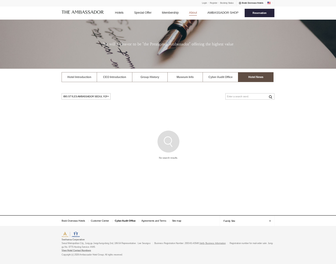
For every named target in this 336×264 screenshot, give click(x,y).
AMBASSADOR (91, 235)
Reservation (260, 12)
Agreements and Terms (153, 220)
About (193, 12)
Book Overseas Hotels (73, 220)
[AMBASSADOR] (83, 12)
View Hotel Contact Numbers (76, 250)
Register (213, 3)
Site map (176, 220)
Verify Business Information (212, 243)
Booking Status (227, 3)
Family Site (227, 221)
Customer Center (100, 220)
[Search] (270, 96)
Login (204, 3)
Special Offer (142, 12)
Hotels (119, 12)
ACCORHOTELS (72, 235)
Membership (170, 12)
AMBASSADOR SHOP (223, 12)
